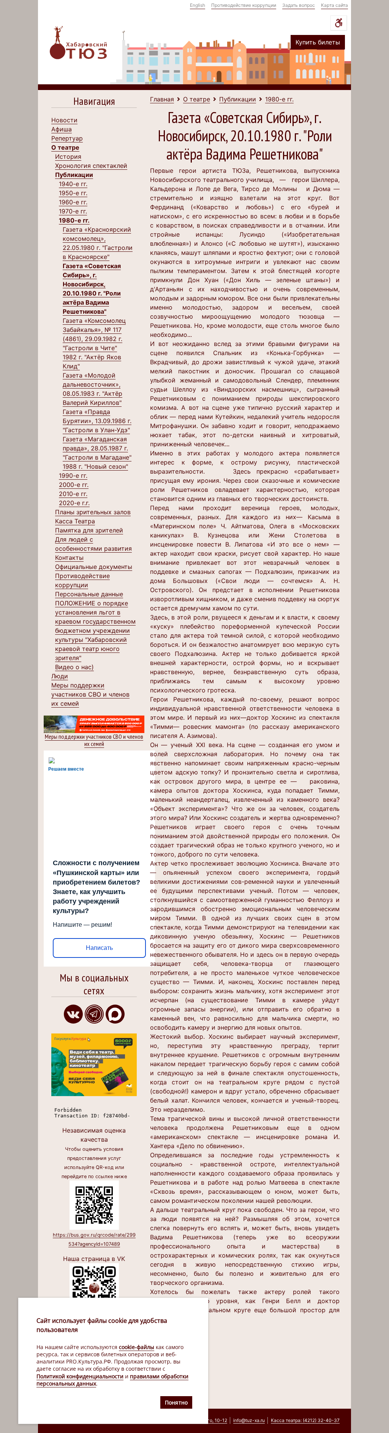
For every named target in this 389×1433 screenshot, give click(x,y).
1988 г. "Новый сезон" (95, 466)
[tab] (94, 102)
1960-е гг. (73, 202)
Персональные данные (89, 594)
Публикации (74, 175)
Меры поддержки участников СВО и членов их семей (90, 694)
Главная (162, 99)
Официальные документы (93, 566)
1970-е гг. (73, 211)
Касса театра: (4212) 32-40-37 (305, 1420)
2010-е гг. (73, 494)
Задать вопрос (298, 5)
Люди (59, 676)
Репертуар (67, 138)
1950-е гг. (73, 193)
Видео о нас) (74, 667)
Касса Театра (75, 521)
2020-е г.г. (74, 503)
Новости (64, 120)
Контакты (69, 557)
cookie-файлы (136, 1347)
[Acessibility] (338, 23)
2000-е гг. (74, 484)
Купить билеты (318, 42)
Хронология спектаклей (91, 165)
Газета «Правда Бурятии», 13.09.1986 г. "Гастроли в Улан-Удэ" (97, 421)
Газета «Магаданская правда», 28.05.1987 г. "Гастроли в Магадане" (97, 448)
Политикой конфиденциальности (79, 1376)
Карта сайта (334, 5)
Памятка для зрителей (89, 530)
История (68, 156)
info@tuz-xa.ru (249, 1420)
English (197, 5)
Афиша (61, 129)
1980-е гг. (74, 220)
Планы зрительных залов (93, 512)
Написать (99, 948)
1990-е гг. (73, 475)
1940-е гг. (73, 184)
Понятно (176, 1402)
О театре (65, 147)
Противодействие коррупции (243, 5)
